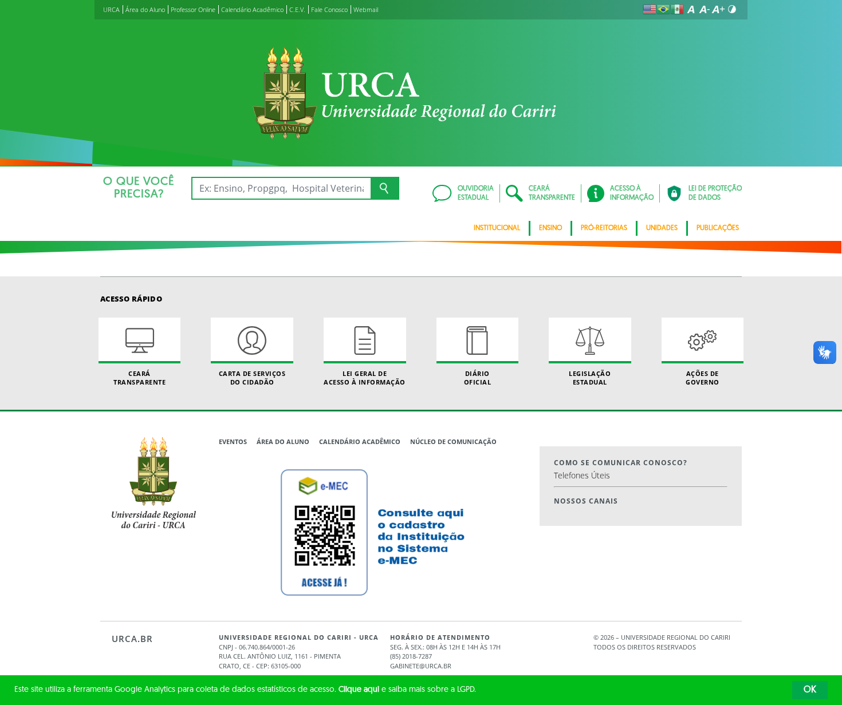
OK (810, 690)
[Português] (663, 9)
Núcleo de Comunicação (453, 441)
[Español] (677, 9)
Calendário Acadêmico (359, 441)
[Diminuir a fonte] (704, 9)
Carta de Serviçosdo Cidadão (252, 377)
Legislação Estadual (590, 377)
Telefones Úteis (582, 475)
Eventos (233, 441)
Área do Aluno (283, 441)
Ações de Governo (702, 377)
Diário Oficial (477, 377)
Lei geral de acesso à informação (365, 377)
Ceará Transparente (139, 377)
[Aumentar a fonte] (718, 9)
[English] (649, 9)
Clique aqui (359, 690)
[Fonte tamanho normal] (691, 9)
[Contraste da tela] (732, 9)
